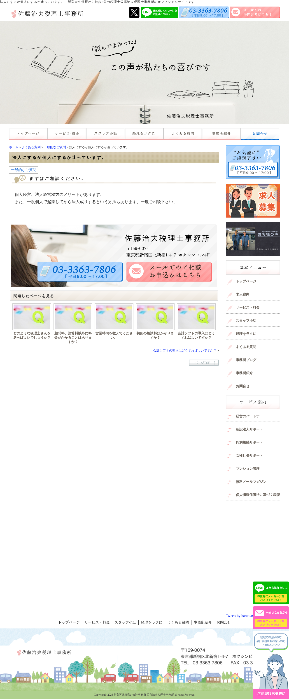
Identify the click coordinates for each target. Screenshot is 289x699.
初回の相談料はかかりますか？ (155, 335)
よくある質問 (31, 147)
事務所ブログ (246, 360)
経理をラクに (246, 333)
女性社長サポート (249, 455)
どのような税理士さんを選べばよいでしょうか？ (32, 335)
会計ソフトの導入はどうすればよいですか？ (196, 335)
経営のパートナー (249, 416)
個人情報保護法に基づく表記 (258, 495)
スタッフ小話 (246, 320)
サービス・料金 (248, 307)
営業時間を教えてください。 (114, 335)
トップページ (246, 281)
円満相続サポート (249, 442)
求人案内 (242, 294)
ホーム (14, 147)
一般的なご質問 (55, 147)
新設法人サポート (249, 429)
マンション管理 (248, 468)
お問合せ (242, 386)
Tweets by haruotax (240, 616)
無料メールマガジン (251, 481)
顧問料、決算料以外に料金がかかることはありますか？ (73, 337)
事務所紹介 (244, 373)
